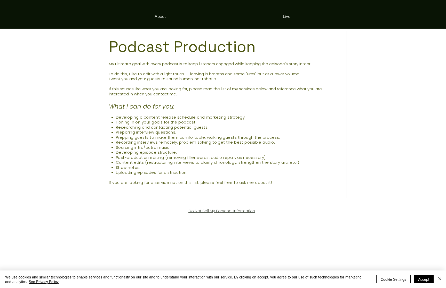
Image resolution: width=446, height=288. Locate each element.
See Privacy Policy (44, 281)
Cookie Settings (393, 279)
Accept (423, 279)
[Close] (440, 279)
